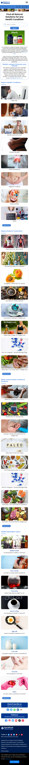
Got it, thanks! (14, 762)
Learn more (8, 759)
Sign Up (24, 6)
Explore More (6, 526)
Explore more (6, 225)
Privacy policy (5, 751)
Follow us (14, 716)
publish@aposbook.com (16, 78)
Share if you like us (14, 705)
